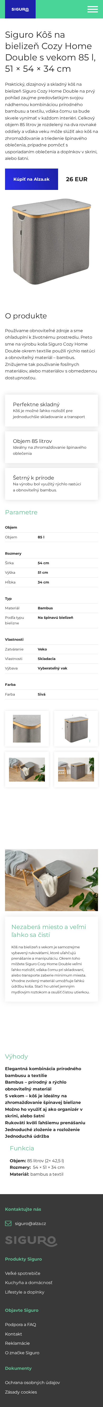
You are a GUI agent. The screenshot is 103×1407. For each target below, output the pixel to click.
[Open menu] (92, 9)
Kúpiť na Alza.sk (31, 179)
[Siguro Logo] (20, 9)
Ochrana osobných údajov (32, 1382)
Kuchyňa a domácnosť (29, 1282)
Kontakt (13, 1334)
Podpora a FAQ (20, 1324)
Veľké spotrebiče (22, 1273)
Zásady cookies (21, 1392)
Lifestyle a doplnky (24, 1292)
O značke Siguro (22, 1352)
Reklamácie (17, 1343)
